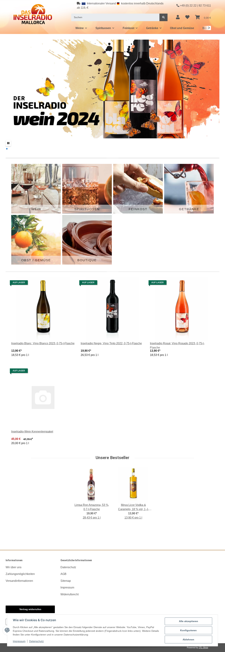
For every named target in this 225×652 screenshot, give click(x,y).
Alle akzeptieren (188, 621)
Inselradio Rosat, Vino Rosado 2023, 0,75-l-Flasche (177, 345)
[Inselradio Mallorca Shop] (32, 14)
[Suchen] (163, 17)
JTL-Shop (203, 647)
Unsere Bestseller (112, 457)
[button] (177, 17)
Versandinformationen (19, 580)
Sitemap (65, 580)
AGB (63, 573)
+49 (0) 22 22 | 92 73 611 (195, 5)
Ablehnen (188, 639)
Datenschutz (36, 641)
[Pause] (8, 143)
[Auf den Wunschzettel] (69, 283)
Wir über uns (13, 567)
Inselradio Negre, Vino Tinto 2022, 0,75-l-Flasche (111, 343)
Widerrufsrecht (69, 594)
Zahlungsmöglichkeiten (20, 573)
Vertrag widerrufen (30, 609)
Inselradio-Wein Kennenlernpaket (32, 431)
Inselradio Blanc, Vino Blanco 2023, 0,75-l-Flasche (43, 343)
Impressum (19, 641)
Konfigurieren (188, 630)
